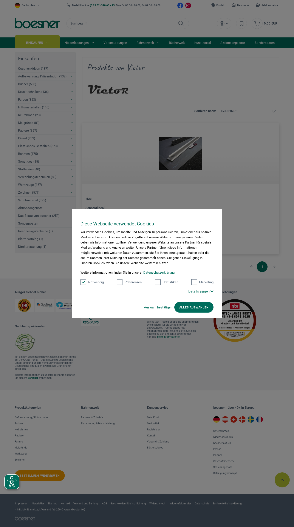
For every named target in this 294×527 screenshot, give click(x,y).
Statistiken (170, 282)
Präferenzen (133, 282)
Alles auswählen (194, 307)
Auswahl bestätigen (158, 307)
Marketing (206, 282)
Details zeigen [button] (199, 291)
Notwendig (96, 282)
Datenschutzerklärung (159, 272)
